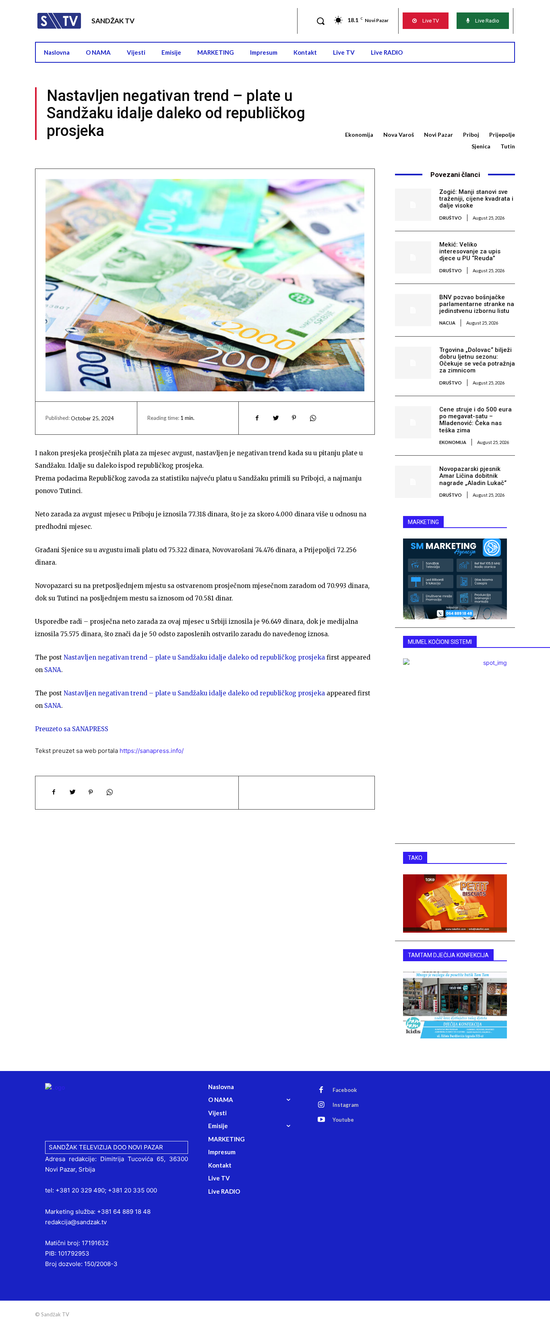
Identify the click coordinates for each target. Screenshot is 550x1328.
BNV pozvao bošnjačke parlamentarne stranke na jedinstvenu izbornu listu (476, 304)
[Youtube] (321, 1120)
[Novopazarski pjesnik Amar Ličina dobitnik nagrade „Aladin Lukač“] (413, 482)
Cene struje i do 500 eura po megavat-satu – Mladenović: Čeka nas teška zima (475, 420)
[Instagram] (321, 1105)
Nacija (447, 322)
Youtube (343, 1119)
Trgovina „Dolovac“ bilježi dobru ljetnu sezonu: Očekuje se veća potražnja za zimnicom (477, 360)
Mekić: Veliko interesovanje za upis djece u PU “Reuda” (469, 251)
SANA (52, 670)
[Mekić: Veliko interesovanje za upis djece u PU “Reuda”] (413, 257)
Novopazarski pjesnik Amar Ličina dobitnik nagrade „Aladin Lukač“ (473, 476)
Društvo (450, 217)
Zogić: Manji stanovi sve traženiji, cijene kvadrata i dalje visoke (476, 199)
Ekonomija (359, 134)
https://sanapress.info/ (152, 750)
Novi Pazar (438, 134)
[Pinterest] (294, 418)
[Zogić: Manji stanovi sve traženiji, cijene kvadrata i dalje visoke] (413, 205)
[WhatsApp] (312, 418)
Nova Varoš (398, 134)
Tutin (507, 146)
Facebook (345, 1090)
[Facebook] (257, 418)
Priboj (471, 134)
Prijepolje (502, 134)
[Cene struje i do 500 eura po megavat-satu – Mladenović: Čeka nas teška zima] (413, 422)
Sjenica (480, 146)
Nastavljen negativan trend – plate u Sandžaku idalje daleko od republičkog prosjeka (194, 657)
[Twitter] (275, 418)
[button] (320, 21)
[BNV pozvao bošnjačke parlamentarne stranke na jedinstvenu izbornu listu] (413, 310)
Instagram (345, 1105)
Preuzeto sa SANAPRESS (71, 729)
